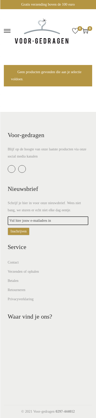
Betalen (13, 281)
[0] (75, 31)
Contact (13, 262)
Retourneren (16, 290)
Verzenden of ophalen (23, 271)
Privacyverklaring (21, 299)
